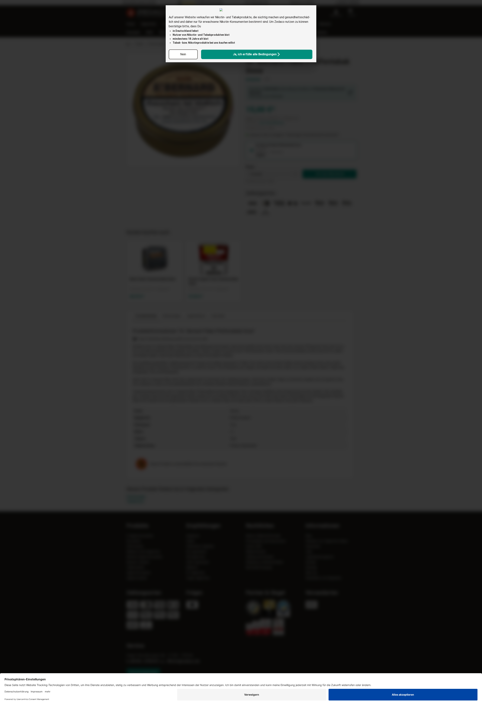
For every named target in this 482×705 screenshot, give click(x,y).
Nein (183, 54)
